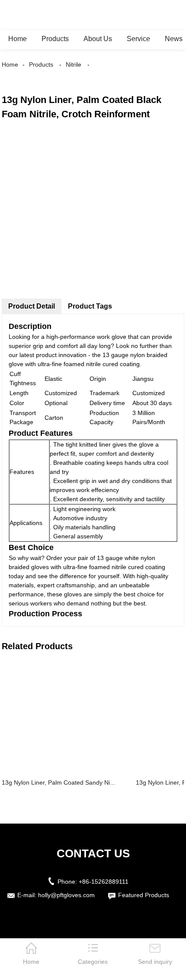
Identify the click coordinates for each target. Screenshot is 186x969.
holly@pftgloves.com (66, 895)
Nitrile (73, 64)
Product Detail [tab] (31, 306)
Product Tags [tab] (90, 306)
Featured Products (143, 895)
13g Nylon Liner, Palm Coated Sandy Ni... (58, 782)
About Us (97, 38)
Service (138, 38)
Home (17, 38)
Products (55, 38)
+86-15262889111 (103, 881)
